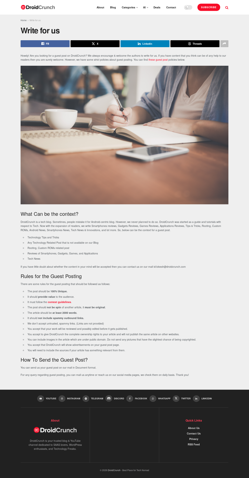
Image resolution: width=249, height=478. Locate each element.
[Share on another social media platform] (224, 43)
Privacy (193, 439)
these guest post (158, 59)
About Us (194, 428)
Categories (128, 7)
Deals (156, 7)
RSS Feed (194, 444)
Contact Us (194, 433)
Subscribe (209, 7)
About (100, 7)
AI (144, 7)
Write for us (35, 20)
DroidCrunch (114, 470)
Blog (113, 7)
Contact (171, 7)
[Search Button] (226, 7)
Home (24, 20)
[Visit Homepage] (38, 7)
